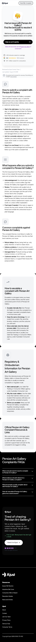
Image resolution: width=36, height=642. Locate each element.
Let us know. (13, 76)
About (4, 610)
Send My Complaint (25, 3)
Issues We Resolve (7, 586)
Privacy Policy (6, 620)
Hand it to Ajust (12, 542)
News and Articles (7, 599)
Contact (4, 613)
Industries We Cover (8, 589)
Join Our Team (6, 616)
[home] (5, 3)
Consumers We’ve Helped (9, 593)
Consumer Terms (7, 627)
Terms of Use (6, 623)
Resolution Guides (7, 596)
